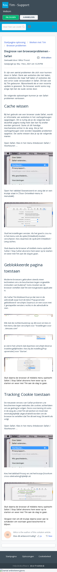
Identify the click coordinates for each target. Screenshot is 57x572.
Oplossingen (28, 556)
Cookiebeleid (45, 556)
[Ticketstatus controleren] (29, 26)
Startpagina (11, 556)
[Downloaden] (23, 292)
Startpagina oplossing (15, 42)
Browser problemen (16, 45)
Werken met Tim (37, 42)
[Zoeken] (23, 27)
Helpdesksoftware (21, 566)
